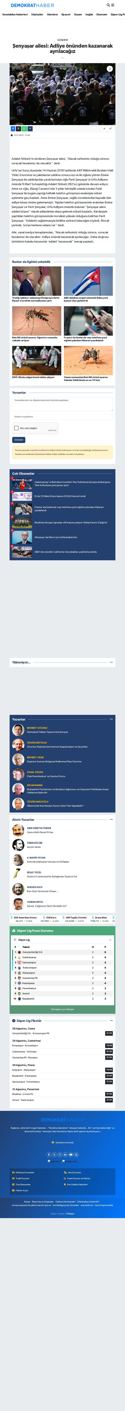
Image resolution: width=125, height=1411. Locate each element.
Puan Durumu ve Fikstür (78, 1178)
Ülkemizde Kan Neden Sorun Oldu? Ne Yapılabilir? (55, 806)
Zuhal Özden (35, 772)
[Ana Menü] (112, 5)
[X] (54, 1154)
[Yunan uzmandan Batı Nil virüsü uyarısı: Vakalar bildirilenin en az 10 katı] (88, 360)
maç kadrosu (87, 1205)
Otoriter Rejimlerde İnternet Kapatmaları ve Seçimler (57, 747)
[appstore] (54, 1161)
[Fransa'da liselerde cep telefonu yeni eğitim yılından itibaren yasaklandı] (88, 320)
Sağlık (89, 14)
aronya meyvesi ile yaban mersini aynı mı (31, 1205)
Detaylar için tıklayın (62, 1009)
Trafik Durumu (22, 1178)
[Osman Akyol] (18, 904)
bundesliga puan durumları (66, 1205)
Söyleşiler (37, 14)
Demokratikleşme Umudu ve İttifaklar (48, 862)
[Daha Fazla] (30, 128)
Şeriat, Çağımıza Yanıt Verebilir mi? (47, 906)
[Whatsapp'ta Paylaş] (24, 128)
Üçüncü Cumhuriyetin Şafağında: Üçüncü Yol (52, 876)
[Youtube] (70, 1154)
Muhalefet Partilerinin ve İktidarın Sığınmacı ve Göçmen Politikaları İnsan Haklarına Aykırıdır (68, 791)
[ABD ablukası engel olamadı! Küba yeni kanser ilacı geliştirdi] (88, 281)
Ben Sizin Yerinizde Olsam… (43, 891)
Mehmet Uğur (35, 757)
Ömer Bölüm (34, 843)
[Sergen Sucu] (18, 889)
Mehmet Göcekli (37, 728)
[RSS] (76, 1154)
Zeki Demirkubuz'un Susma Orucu (46, 776)
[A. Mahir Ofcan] (18, 859)
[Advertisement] (62, 608)
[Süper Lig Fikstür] (111, 1021)
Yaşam (78, 14)
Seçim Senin (34, 847)
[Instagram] (59, 1154)
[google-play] (70, 1161)
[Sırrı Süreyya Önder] (18, 830)
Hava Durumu (74, 1172)
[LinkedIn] (65, 1154)
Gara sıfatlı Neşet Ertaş (40, 832)
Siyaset (65, 14)
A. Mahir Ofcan (36, 858)
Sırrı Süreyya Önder (39, 828)
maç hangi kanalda (104, 1205)
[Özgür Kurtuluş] (18, 744)
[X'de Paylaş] (18, 128)
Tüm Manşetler (23, 1184)
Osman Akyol (35, 902)
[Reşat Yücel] (18, 874)
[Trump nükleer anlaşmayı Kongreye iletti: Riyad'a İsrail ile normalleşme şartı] (36, 281)
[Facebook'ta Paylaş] (13, 128)
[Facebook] (48, 1154)
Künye (27, 1202)
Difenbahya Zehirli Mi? (88, 1202)
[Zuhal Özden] (18, 774)
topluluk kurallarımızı (40, 450)
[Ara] (108, 5)
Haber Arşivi (22, 1190)
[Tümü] (111, 662)
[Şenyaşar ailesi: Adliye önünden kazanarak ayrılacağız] (63, 94)
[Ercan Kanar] (18, 789)
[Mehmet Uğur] (18, 759)
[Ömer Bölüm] (18, 845)
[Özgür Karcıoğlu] (18, 803)
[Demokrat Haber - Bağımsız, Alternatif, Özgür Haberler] (32, 5)
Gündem (52, 14)
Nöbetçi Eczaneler (25, 1172)
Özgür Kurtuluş (37, 743)
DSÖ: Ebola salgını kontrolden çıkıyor (33, 377)
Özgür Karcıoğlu (37, 802)
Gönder (18, 440)
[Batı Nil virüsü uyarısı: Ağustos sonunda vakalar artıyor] (36, 320)
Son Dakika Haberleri (77, 1184)
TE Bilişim (70, 1214)
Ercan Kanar (34, 785)
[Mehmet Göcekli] (18, 730)
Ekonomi (101, 14)
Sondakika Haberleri (15, 14)
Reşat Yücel (34, 872)
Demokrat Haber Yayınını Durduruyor (47, 732)
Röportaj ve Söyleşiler (43, 1202)
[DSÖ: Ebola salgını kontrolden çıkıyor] (36, 360)
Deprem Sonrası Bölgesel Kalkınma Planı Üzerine (54, 761)
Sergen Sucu (34, 887)
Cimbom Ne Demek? (65, 1202)
